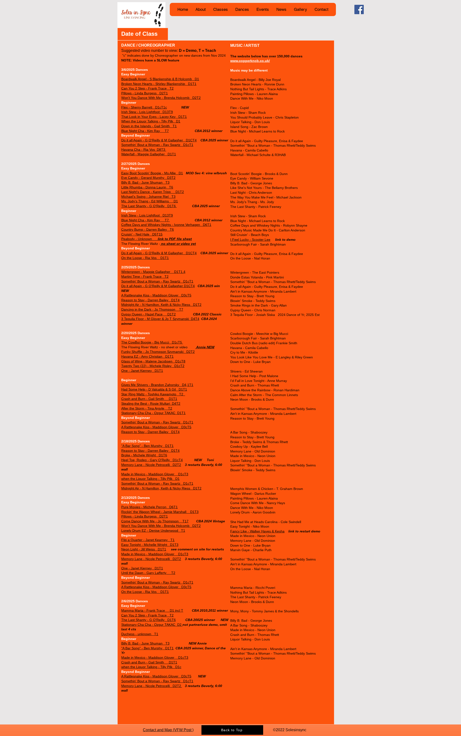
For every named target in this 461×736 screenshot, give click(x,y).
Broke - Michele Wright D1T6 (144, 455)
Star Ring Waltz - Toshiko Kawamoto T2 (153, 394)
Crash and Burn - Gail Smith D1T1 (149, 399)
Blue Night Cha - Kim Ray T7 (145, 131)
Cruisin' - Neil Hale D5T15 (142, 234)
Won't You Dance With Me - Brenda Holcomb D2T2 (161, 98)
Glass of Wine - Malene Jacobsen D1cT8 (153, 361)
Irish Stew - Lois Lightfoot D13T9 (147, 112)
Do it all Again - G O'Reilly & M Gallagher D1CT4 (159, 140)
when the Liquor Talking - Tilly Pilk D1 (150, 479)
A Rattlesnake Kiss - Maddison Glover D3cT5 (156, 295)
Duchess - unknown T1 (139, 634)
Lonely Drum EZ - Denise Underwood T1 (153, 530)
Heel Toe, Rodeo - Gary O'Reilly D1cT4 (152, 460)
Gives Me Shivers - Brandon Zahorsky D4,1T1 (157, 385)
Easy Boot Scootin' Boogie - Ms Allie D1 (152, 173)
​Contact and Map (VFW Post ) (168, 730)
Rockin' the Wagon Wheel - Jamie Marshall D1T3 (160, 512)
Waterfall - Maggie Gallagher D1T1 (148, 154)
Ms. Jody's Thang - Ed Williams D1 (149, 201)
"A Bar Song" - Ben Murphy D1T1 (147, 446)
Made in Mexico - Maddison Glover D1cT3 (154, 474)
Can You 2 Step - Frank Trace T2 (147, 88)
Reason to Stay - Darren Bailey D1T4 (150, 300)
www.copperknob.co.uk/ (250, 61)
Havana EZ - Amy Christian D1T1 (147, 356)
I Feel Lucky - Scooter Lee (250, 239)
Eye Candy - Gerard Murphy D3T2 (148, 178)
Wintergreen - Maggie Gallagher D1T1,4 (153, 272)
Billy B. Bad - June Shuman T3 (145, 182)
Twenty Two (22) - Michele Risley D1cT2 (152, 366)
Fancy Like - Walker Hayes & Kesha (257, 531)
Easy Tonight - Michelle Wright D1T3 (149, 545)
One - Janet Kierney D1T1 (142, 371)
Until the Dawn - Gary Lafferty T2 (148, 573)
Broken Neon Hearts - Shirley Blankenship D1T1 (158, 84)
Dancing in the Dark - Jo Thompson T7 (152, 309)
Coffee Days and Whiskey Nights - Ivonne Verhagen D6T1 (166, 225)
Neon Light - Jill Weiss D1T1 (143, 549)
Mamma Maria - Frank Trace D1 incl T (152, 610)
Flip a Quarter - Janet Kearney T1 (148, 540)
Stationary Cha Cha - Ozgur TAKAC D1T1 (153, 413)
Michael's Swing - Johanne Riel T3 (148, 197)
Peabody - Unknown (156, 239)
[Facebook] (359, 9)
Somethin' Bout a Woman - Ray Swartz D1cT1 (157, 145)
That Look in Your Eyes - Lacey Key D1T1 (154, 117)
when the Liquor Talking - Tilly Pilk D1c (151, 667)
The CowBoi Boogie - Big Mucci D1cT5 (152, 342)
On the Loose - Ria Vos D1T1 (145, 258)
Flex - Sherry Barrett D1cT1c (144, 107)
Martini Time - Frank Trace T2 (145, 276)
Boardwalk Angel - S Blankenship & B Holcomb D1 (160, 79)
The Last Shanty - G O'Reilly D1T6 (149, 206)
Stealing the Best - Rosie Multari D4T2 (150, 403)
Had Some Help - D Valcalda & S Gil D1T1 (154, 389)
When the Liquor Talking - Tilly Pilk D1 (150, 121)
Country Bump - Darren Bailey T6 (147, 229)
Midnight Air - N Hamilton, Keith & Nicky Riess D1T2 (161, 305)
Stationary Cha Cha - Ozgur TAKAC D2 (151, 625)
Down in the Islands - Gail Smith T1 (149, 126)
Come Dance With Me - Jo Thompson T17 (154, 521)
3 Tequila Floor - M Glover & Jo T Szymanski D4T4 (160, 319)
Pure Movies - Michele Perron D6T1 (149, 507)
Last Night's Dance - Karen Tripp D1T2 (152, 192)
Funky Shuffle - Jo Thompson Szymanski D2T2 (158, 352)
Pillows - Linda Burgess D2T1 (144, 93)
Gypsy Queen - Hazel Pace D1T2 (148, 314)
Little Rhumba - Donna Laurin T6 (147, 187)
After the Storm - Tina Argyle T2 (146, 408)
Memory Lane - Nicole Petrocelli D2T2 (151, 465)
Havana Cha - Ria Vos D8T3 (143, 149)
